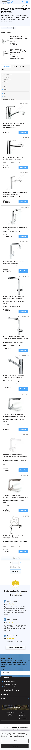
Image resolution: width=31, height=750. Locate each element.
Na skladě (7, 74)
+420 (10, 685)
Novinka (7, 79)
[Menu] (26, 2)
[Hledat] (11, 2)
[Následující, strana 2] (15, 563)
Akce (6, 77)
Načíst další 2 (16, 558)
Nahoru (16, 571)
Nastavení (15, 741)
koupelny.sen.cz (9, 681)
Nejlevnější (14, 66)
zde (23, 736)
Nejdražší (21, 66)
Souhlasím (15, 746)
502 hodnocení (18, 595)
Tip (6, 82)
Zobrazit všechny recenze (15, 647)
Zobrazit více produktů (15, 61)
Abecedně (4, 69)
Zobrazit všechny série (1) (8, 28)
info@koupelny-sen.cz (11, 690)
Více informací (23, 718)
